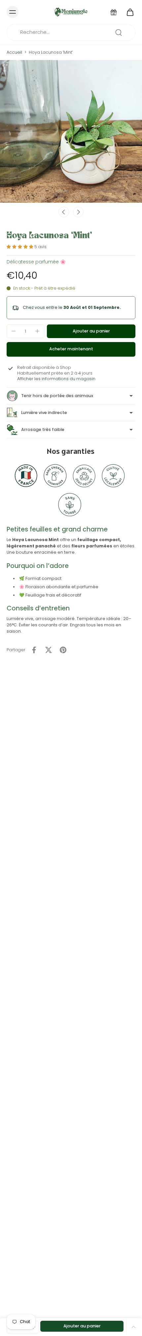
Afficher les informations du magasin (56, 379)
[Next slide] (78, 212)
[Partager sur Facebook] (34, 650)
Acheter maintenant (71, 349)
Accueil (14, 52)
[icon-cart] (128, 12)
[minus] (13, 331)
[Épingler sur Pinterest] (63, 650)
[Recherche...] (118, 32)
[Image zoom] (71, 131)
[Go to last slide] (63, 212)
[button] (91, 331)
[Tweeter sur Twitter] (48, 650)
